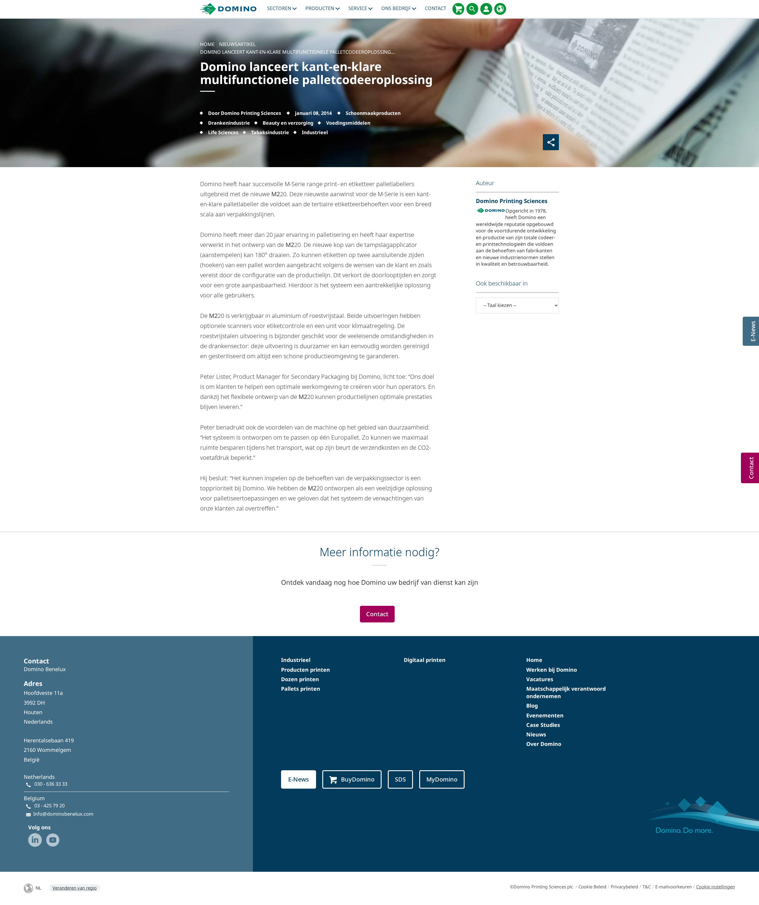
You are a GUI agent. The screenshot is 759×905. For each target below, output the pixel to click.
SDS (400, 779)
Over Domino (543, 743)
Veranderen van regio (74, 888)
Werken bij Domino (551, 669)
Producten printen (305, 669)
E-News (298, 779)
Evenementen (545, 715)
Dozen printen (300, 679)
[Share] (551, 142)
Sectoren (279, 8)
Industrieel (295, 659)
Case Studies (543, 724)
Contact (435, 8)
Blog (532, 705)
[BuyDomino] (458, 9)
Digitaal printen (425, 659)
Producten (320, 8)
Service (358, 8)
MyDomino (441, 779)
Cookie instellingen (715, 887)
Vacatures (539, 679)
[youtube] (53, 840)
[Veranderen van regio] (500, 9)
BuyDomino (357, 779)
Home (534, 659)
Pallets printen (300, 688)
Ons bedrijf (396, 8)
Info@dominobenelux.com (63, 814)
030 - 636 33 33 (50, 784)
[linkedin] (35, 840)
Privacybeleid (624, 887)
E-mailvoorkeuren (673, 887)
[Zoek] (472, 9)
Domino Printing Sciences (512, 201)
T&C (646, 887)
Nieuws (536, 734)
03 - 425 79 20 (49, 805)
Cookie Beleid (592, 887)
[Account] (486, 9)
